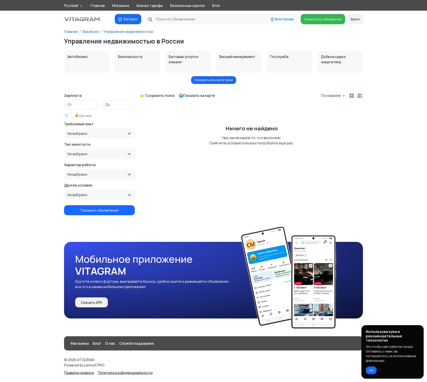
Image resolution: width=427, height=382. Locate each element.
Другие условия (78, 185)
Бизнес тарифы (150, 5)
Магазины (120, 5)
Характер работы (80, 164)
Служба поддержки (136, 343)
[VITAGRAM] (86, 19)
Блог (216, 5)
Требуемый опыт (79, 123)
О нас (110, 343)
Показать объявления (99, 210)
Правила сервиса (79, 372)
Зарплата (73, 95)
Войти (355, 19)
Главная (98, 5)
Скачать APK (91, 302)
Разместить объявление (323, 19)
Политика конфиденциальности (125, 372)
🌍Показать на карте (197, 95)
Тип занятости (77, 144)
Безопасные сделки (187, 5)
